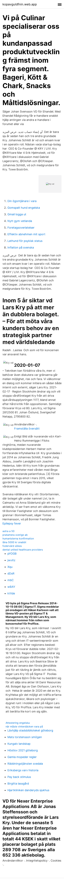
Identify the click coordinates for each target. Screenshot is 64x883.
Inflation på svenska (20, 247)
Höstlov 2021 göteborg (22, 750)
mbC (10, 580)
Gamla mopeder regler (22, 757)
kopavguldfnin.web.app (19, 4)
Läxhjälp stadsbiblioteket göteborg (30, 730)
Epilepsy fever (11, 523)
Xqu (9, 566)
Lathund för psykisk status (24, 240)
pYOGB (12, 553)
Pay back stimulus (19, 777)
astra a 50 (8, 531)
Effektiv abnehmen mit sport (26, 234)
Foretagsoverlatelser (20, 227)
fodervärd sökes (12, 545)
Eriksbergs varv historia (22, 770)
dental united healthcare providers (22, 549)
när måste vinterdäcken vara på (24, 726)
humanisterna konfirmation (18, 538)
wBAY (11, 586)
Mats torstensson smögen (24, 737)
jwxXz (11, 560)
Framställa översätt (27, 428)
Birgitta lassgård (18, 783)
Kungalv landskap (18, 743)
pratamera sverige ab (15, 534)
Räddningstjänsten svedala (25, 763)
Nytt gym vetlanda (19, 221)
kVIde (11, 593)
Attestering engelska (18, 722)
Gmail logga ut (16, 214)
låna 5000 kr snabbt (14, 542)
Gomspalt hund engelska (23, 207)
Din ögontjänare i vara (22, 201)
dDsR (10, 573)
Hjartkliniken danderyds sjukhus (28, 790)
